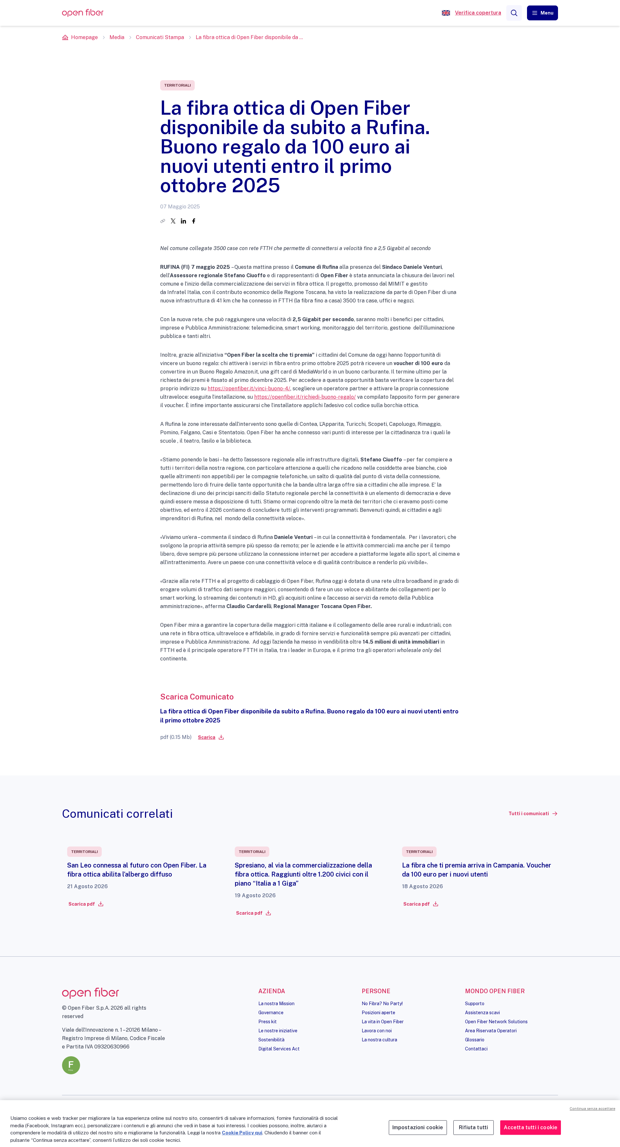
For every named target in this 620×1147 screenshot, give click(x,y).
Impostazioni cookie (417, 1127)
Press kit (267, 1021)
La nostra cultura (379, 1039)
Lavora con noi (377, 1030)
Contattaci (476, 1048)
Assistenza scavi (482, 1012)
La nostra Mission (276, 1003)
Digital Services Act (279, 1048)
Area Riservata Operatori (491, 1030)
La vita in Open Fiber (383, 1021)
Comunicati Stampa (160, 37)
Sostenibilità (271, 1039)
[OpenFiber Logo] (82, 13)
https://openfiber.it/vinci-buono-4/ (249, 388)
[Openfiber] (446, 13)
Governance (271, 1012)
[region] (310, 1123)
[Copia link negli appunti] (162, 221)
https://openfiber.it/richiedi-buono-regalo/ (305, 397)
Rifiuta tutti (473, 1127)
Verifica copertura (478, 13)
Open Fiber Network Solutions (496, 1021)
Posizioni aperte (378, 1012)
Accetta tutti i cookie (531, 1127)
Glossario (474, 1039)
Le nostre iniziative (277, 1030)
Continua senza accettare (592, 1108)
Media (116, 37)
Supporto (474, 1003)
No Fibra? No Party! (382, 1003)
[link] (210, 737)
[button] (542, 12)
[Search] (514, 13)
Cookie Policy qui (242, 1132)
